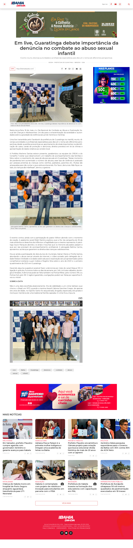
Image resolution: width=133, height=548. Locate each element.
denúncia (47, 370)
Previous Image (11, 336)
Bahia (23, 370)
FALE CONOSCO (49, 528)
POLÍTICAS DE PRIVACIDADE (79, 528)
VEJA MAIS (66, 503)
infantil (25, 373)
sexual (15, 373)
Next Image (81, 336)
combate (59, 370)
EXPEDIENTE (62, 528)
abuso (70, 370)
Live (14, 370)
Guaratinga (34, 370)
